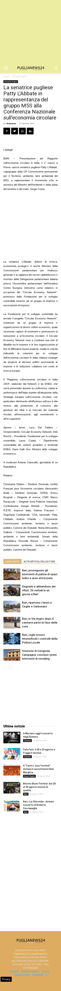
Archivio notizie (30, 971)
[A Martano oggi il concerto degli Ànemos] (11, 737)
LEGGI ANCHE (12, 561)
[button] (56, 68)
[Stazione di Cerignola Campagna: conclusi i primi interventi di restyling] (11, 655)
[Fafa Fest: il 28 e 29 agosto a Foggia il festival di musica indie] (11, 753)
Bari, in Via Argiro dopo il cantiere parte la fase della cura (39, 622)
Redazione (11, 123)
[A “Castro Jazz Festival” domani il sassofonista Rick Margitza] (11, 770)
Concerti (27, 740)
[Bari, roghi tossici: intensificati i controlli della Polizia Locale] (11, 639)
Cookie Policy (22, 974)
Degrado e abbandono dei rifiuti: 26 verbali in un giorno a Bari (39, 590)
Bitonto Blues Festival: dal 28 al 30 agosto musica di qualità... (39, 787)
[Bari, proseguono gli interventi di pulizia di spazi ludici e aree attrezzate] (11, 574)
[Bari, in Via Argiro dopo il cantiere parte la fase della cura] (11, 622)
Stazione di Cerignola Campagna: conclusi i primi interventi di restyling (39, 654)
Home (6, 76)
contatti (14, 971)
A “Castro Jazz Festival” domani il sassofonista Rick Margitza (38, 769)
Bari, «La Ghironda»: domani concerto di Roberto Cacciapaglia (38, 805)
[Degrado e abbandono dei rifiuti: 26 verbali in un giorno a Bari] (11, 590)
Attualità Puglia (19, 76)
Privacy (46, 971)
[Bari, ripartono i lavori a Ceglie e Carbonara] (11, 606)
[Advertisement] (30, 32)
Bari (25, 794)
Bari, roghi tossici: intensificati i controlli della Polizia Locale (39, 638)
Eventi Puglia (29, 776)
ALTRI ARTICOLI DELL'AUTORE (39, 561)
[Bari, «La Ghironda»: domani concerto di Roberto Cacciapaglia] (11, 805)
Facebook (37, 974)
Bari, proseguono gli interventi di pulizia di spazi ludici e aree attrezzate (39, 574)
